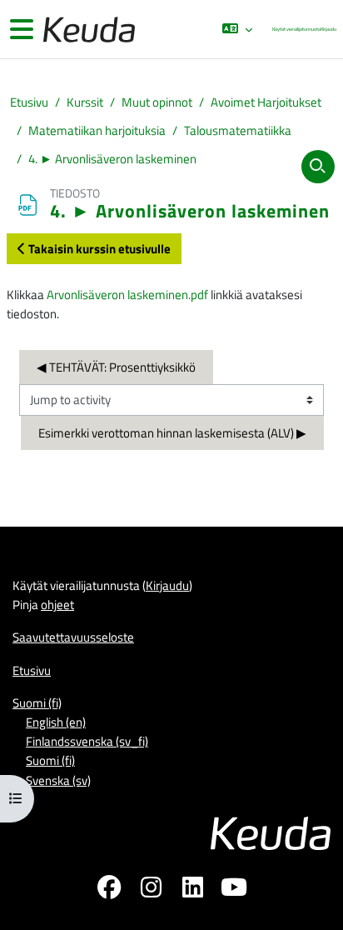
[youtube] (234, 890)
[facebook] (109, 890)
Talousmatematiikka (237, 130)
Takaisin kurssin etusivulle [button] (98, 248)
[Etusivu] (87, 29)
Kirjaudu (328, 28)
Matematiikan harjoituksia (97, 130)
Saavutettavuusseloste (73, 637)
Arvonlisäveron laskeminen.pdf (127, 294)
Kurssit (85, 102)
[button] (236, 29)
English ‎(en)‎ (56, 722)
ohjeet (57, 604)
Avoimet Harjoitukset (266, 102)
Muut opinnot (157, 102)
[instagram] (151, 890)
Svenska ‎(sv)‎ (58, 780)
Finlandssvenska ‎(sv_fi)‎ (87, 741)
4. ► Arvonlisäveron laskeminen (112, 158)
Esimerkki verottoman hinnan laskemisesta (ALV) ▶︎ (172, 432)
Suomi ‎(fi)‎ (37, 702)
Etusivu (29, 102)
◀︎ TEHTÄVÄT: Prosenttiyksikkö (116, 367)
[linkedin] (192, 890)
